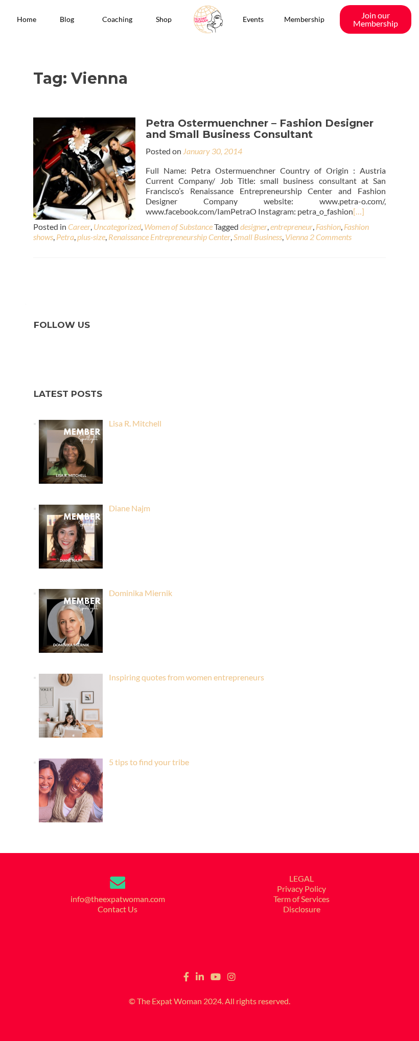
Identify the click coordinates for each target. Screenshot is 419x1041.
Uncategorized (117, 226)
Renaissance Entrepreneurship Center (169, 237)
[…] (358, 211)
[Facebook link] (186, 975)
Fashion (328, 226)
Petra (65, 237)
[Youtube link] (216, 975)
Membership (304, 19)
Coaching (117, 19)
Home (26, 19)
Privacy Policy (301, 888)
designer (253, 226)
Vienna (296, 237)
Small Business (258, 237)
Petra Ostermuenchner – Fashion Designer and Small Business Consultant (260, 128)
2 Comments (331, 237)
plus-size (91, 237)
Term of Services (301, 899)
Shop (164, 19)
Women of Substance (178, 226)
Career (79, 226)
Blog (67, 19)
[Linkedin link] (200, 975)
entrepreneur (291, 226)
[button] (69, 19)
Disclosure (301, 909)
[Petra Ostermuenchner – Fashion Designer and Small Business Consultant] (84, 167)
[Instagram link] (231, 975)
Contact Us (117, 909)
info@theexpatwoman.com (118, 899)
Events (253, 19)
